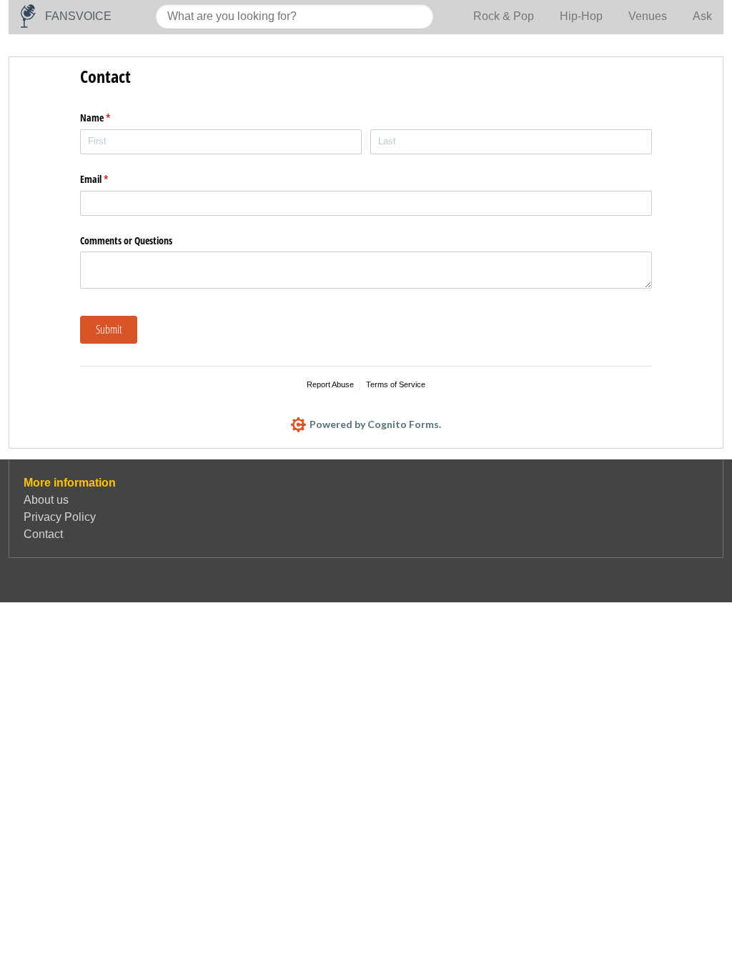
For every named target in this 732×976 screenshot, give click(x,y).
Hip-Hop (581, 16)
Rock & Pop (503, 16)
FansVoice (78, 16)
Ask (702, 16)
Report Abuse (330, 384)
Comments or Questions (126, 240)
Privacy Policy (60, 517)
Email (111, 179)
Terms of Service (395, 384)
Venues (647, 16)
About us (46, 500)
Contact (43, 534)
